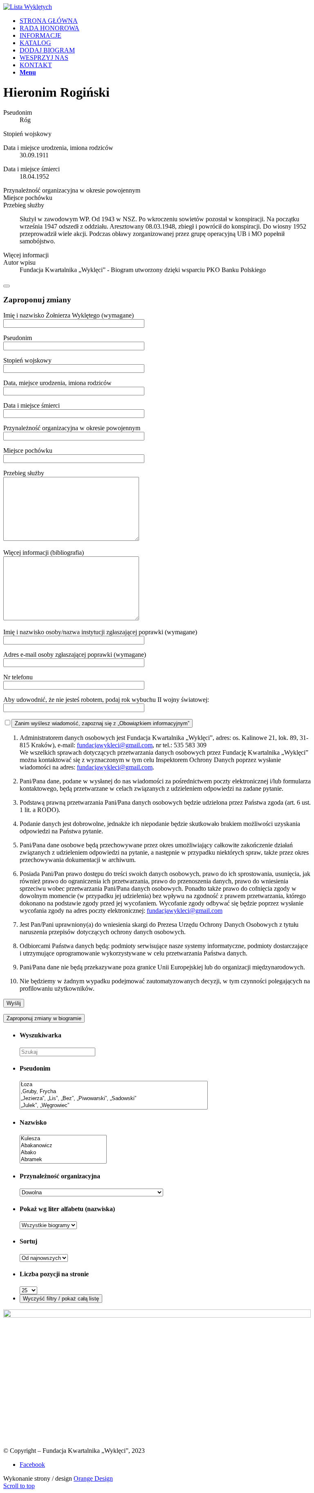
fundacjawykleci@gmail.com (115, 745)
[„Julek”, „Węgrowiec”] (113, 1105)
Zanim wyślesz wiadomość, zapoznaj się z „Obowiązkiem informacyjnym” (102, 723)
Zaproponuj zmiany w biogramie (44, 1018)
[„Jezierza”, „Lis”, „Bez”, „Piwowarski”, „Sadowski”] (113, 1098)
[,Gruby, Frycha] (113, 1091)
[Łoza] (113, 1084)
